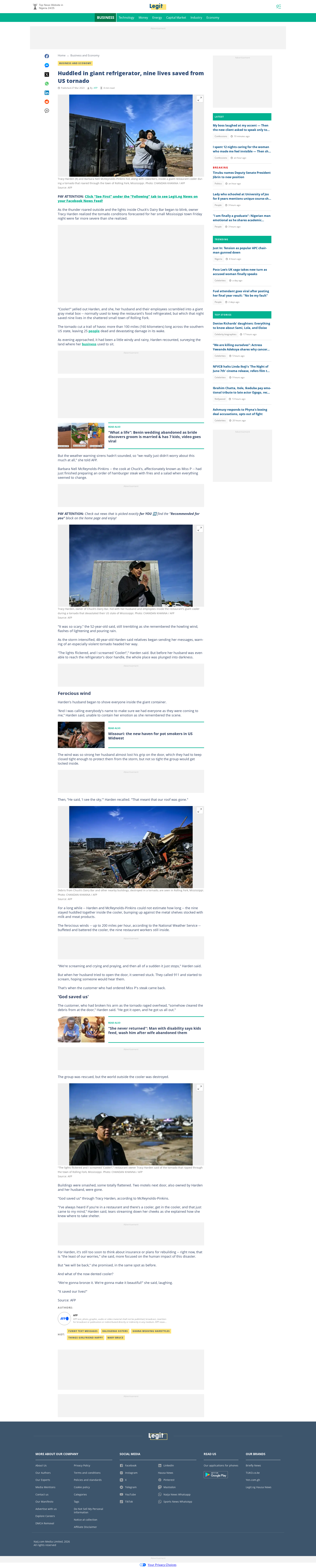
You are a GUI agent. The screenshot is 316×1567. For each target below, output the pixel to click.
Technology (126, 18)
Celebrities (220, 280)
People (218, 205)
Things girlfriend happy (85, 1337)
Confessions (221, 136)
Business (105, 17)
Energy (157, 18)
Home (61, 55)
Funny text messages (83, 1331)
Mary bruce (115, 1337)
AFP (95, 87)
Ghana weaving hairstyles (151, 1331)
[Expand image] (199, 98)
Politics (218, 183)
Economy (212, 18)
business (89, 344)
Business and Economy (84, 55)
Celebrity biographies (225, 334)
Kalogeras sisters (115, 1331)
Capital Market (176, 18)
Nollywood (220, 398)
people (94, 331)
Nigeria (218, 258)
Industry (196, 18)
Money (143, 18)
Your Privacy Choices (162, 1565)
